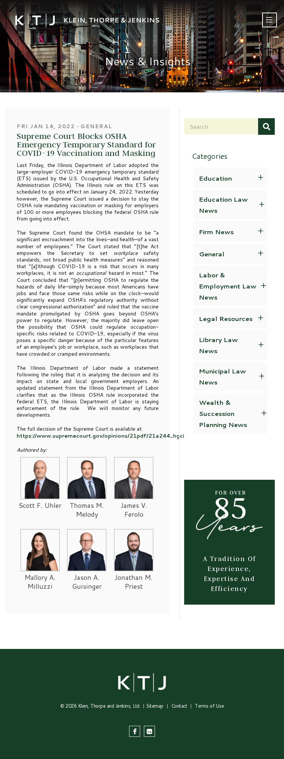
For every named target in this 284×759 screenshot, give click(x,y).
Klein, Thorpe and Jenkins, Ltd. (109, 705)
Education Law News (223, 205)
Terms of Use (209, 705)
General (211, 253)
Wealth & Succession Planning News (223, 413)
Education (215, 178)
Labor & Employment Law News (227, 285)
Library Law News (218, 345)
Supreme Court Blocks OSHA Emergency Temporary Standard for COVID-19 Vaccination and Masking (86, 144)
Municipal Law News (222, 376)
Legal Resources (226, 318)
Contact (179, 705)
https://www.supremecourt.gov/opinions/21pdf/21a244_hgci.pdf (106, 436)
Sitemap (154, 705)
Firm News (216, 231)
